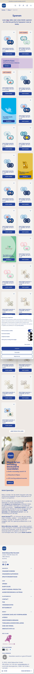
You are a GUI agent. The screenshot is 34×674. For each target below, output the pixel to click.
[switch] (30, 333)
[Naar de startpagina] (4, 6)
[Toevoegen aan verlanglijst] (14, 32)
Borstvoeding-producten (11, 589)
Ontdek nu (25, 176)
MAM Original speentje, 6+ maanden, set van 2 (24, 116)
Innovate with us (8, 628)
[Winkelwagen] (27, 5)
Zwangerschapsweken (10, 574)
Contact (5, 599)
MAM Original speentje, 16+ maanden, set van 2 (8, 49)
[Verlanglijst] (19, 5)
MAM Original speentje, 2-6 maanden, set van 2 (25, 310)
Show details (27, 344)
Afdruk (5, 617)
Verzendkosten (7, 605)
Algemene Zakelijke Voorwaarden (14, 614)
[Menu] (31, 6)
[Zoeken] (15, 6)
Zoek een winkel (8, 626)
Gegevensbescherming (10, 620)
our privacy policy (19, 325)
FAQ (3, 602)
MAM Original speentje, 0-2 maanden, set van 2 (25, 282)
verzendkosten (22, 664)
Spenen (4, 584)
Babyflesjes (6, 586)
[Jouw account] (23, 6)
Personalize (17, 352)
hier (7, 20)
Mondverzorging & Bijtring (12, 592)
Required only (17, 356)
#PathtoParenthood (9, 577)
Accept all (17, 348)
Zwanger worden (8, 571)
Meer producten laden (17, 431)
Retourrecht (7, 607)
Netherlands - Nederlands (8, 644)
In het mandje (8, 53)
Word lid (10, 482)
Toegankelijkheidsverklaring (13, 623)
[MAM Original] (8, 41)
